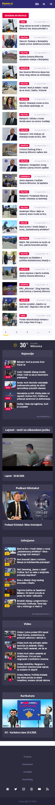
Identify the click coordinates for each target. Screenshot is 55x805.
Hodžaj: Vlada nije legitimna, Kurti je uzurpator (27, 406)
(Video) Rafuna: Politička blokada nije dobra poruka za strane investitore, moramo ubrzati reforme (27, 677)
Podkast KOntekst (27, 488)
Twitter (15, 789)
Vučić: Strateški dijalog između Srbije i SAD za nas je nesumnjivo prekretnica (27, 375)
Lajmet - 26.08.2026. (27, 457)
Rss (47, 789)
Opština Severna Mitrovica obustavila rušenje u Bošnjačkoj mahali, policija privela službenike (27, 56)
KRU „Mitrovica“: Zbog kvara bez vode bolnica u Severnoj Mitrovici (27, 288)
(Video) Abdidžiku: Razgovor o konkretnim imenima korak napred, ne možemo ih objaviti (27, 667)
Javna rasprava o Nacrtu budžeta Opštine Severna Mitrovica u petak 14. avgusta (27, 273)
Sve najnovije (43, 416)
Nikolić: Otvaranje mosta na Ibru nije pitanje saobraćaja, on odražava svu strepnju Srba (27, 103)
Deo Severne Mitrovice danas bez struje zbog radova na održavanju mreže (27, 72)
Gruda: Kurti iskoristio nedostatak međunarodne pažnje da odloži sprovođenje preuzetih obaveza (27, 385)
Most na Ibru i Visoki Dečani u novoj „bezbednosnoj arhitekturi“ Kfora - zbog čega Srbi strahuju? (27, 226)
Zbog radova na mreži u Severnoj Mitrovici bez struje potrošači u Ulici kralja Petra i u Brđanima (27, 25)
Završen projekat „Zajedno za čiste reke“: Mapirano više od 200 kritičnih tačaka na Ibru (27, 304)
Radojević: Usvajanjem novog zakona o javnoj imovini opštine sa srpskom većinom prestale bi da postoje (27, 165)
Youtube (39, 789)
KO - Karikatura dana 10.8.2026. (27, 718)
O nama (27, 756)
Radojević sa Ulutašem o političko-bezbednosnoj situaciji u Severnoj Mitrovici (27, 257)
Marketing (27, 779)
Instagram (23, 789)
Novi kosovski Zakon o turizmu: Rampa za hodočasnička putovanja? (27, 562)
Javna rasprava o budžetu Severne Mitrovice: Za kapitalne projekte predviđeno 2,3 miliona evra (27, 180)
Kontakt (27, 771)
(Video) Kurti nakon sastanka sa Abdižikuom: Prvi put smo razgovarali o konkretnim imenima (27, 656)
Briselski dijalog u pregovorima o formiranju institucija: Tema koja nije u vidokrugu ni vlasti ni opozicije (27, 603)
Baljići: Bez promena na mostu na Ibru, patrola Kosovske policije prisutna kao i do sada (27, 242)
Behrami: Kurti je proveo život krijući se (27, 364)
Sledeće (49, 332)
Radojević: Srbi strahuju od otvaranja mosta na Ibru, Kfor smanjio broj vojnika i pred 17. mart (27, 134)
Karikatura (28, 696)
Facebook (7, 789)
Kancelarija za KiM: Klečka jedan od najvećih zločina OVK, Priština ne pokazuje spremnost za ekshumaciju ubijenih (27, 396)
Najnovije (27, 353)
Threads (31, 789)
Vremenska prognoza (37, 4)
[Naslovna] (7, 4)
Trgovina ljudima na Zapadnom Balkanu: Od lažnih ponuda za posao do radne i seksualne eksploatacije (27, 593)
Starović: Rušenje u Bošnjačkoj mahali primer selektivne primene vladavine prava (27, 41)
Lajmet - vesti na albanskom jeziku (27, 430)
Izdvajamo (27, 540)
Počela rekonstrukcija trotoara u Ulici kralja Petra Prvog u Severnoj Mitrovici (27, 319)
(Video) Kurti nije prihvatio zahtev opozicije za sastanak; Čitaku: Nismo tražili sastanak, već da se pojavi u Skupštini (27, 645)
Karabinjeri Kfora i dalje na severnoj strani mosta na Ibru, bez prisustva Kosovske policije (27, 211)
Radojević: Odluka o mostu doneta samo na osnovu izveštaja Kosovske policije (27, 118)
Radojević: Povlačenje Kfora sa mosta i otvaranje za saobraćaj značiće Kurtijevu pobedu (27, 195)
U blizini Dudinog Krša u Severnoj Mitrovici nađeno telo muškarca (27, 149)
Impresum (27, 764)
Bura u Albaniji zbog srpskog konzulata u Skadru (27, 583)
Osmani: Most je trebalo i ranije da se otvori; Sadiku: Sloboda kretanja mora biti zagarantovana (27, 87)
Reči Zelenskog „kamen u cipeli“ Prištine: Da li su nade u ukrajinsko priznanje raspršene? (27, 572)
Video (27, 624)
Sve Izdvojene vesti (40, 614)
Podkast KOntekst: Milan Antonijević (27, 511)
